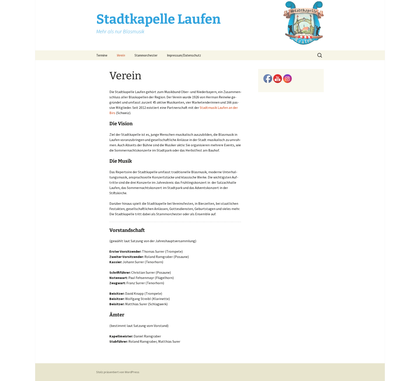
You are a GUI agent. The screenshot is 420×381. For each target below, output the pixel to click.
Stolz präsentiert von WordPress (117, 372)
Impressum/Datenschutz (184, 55)
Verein (121, 55)
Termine (101, 55)
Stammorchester (146, 55)
